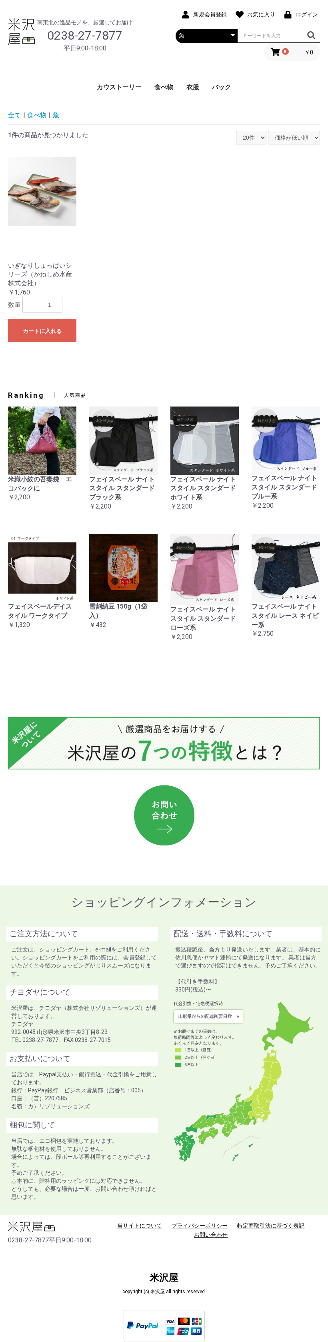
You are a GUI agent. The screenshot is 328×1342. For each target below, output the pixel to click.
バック (221, 87)
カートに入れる (42, 331)
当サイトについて (139, 1225)
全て (14, 115)
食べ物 (164, 87)
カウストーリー (119, 87)
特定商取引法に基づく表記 (270, 1225)
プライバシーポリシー (200, 1225)
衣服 (192, 87)
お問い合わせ (211, 1235)
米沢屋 (164, 1277)
